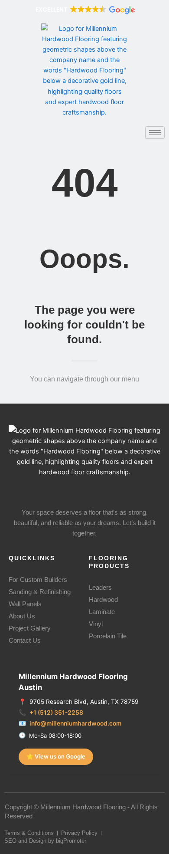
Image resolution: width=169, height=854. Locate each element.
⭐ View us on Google (55, 756)
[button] (84, 10)
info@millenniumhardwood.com (75, 723)
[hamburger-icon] (155, 132)
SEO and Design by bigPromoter (45, 841)
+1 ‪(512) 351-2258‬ (56, 712)
